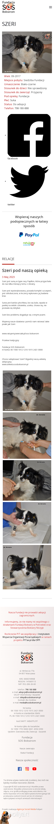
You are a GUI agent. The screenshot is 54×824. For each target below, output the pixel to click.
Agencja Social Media (26, 809)
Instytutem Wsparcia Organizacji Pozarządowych (26, 635)
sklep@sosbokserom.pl (30, 697)
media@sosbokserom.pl (30, 702)
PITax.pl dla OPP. (31, 640)
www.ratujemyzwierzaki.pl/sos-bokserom (20, 333)
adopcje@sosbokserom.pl (30, 692)
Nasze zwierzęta (27, 748)
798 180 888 (30, 689)
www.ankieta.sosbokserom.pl (15, 364)
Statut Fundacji (27, 752)
